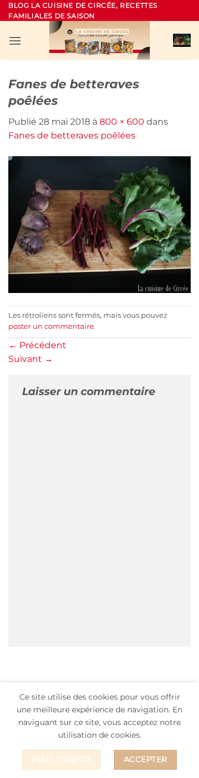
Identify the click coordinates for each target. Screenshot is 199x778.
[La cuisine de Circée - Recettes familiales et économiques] (99, 40)
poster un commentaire (51, 326)
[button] (15, 40)
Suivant (30, 359)
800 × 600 (122, 121)
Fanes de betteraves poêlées (71, 135)
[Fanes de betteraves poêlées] (99, 224)
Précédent (37, 345)
